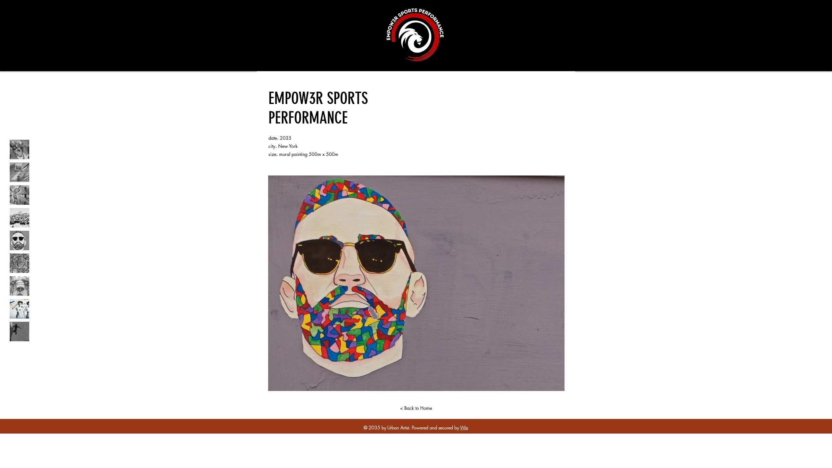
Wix (464, 427)
